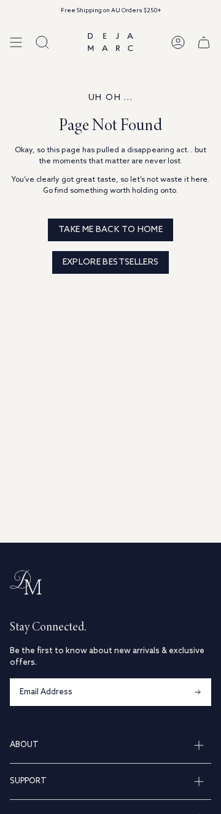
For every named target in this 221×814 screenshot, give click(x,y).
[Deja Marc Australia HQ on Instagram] (15, 711)
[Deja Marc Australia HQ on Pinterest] (81, 711)
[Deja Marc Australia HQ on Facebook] (37, 711)
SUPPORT (28, 781)
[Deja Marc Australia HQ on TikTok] (59, 711)
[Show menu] (16, 42)
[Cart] (204, 42)
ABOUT (24, 745)
